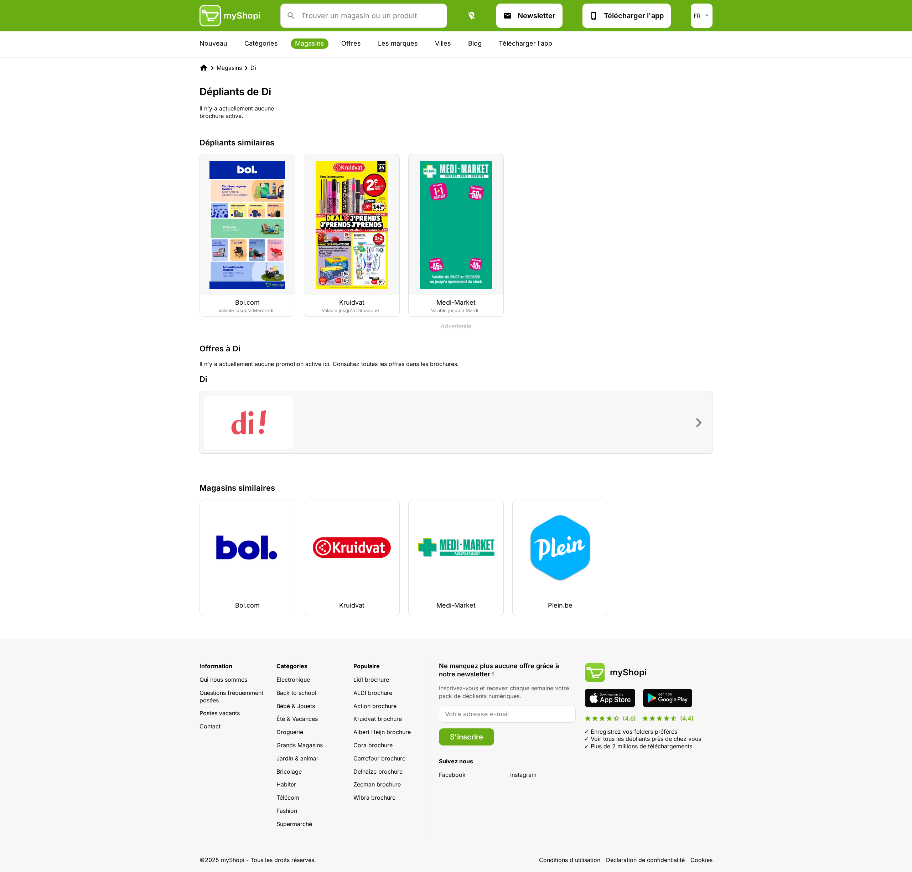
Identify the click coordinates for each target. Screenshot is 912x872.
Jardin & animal (297, 758)
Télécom (287, 797)
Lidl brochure (371, 679)
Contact (210, 726)
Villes (443, 43)
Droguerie (289, 732)
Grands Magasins (299, 745)
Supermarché (294, 823)
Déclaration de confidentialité (645, 859)
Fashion (286, 810)
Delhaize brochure (378, 771)
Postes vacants (220, 713)
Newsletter (536, 15)
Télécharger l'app (634, 15)
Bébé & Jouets (295, 706)
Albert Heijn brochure (382, 732)
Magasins (309, 43)
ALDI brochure (372, 692)
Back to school (296, 692)
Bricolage (289, 771)
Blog (475, 43)
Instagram (523, 774)
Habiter (286, 784)
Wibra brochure (374, 797)
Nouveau (213, 43)
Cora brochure (373, 745)
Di (253, 67)
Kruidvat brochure (377, 718)
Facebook (452, 774)
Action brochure (375, 706)
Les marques (398, 43)
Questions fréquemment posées (231, 696)
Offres (351, 43)
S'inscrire (466, 737)
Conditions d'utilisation (569, 859)
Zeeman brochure (377, 784)
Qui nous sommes (223, 679)
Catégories (261, 43)
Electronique (293, 679)
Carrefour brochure (379, 758)
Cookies (701, 859)
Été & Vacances (297, 718)
